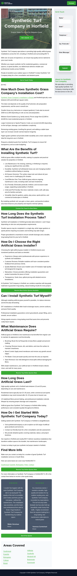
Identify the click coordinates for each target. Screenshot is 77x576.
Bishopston (20, 465)
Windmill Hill (31, 556)
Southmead (5, 465)
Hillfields (30, 550)
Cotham (31, 465)
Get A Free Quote (26, 535)
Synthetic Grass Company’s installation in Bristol (17, 97)
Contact (71, 3)
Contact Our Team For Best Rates (26, 208)
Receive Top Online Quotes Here (26, 373)
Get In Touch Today (26, 80)
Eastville (12, 465)
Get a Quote (25, 37)
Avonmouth (31, 562)
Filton (26, 465)
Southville (30, 553)
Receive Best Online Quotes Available (26, 290)
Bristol (5, 563)
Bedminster (31, 559)
